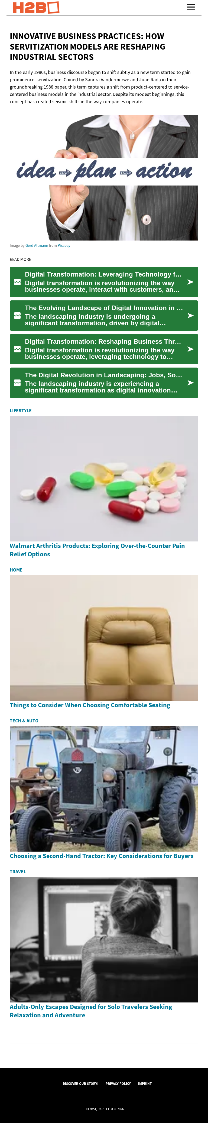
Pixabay (64, 245)
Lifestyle (21, 411)
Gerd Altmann (36, 245)
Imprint (145, 1083)
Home (16, 570)
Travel (18, 872)
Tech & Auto (24, 721)
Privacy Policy (118, 1083)
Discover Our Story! (80, 1083)
